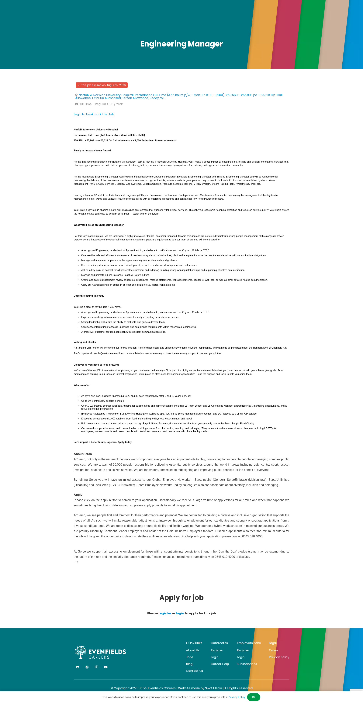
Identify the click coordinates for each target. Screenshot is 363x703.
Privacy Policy (279, 657)
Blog (189, 664)
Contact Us (194, 671)
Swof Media (213, 688)
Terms (273, 650)
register (164, 613)
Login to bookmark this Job (94, 114)
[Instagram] (96, 667)
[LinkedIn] (77, 667)
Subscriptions (247, 664)
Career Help (220, 664)
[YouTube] (106, 667)
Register (217, 650)
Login (214, 657)
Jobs (189, 657)
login (180, 613)
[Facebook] (87, 667)
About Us (192, 650)
